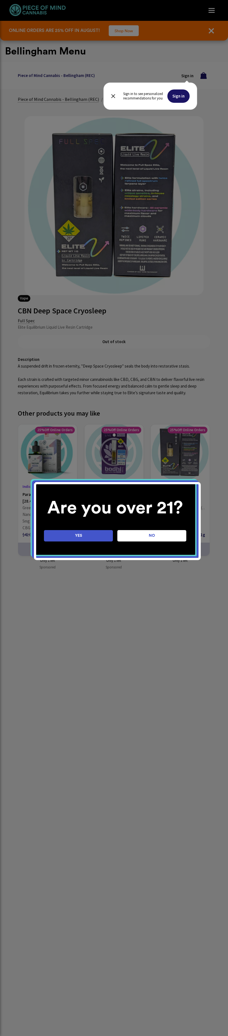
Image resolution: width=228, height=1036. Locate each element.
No (152, 536)
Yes (78, 536)
